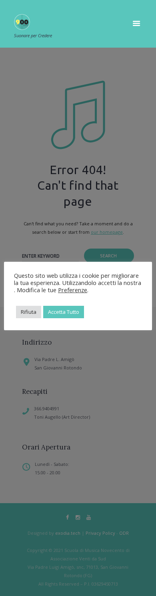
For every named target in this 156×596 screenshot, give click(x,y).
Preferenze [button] (72, 290)
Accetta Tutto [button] (63, 311)
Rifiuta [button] (28, 311)
